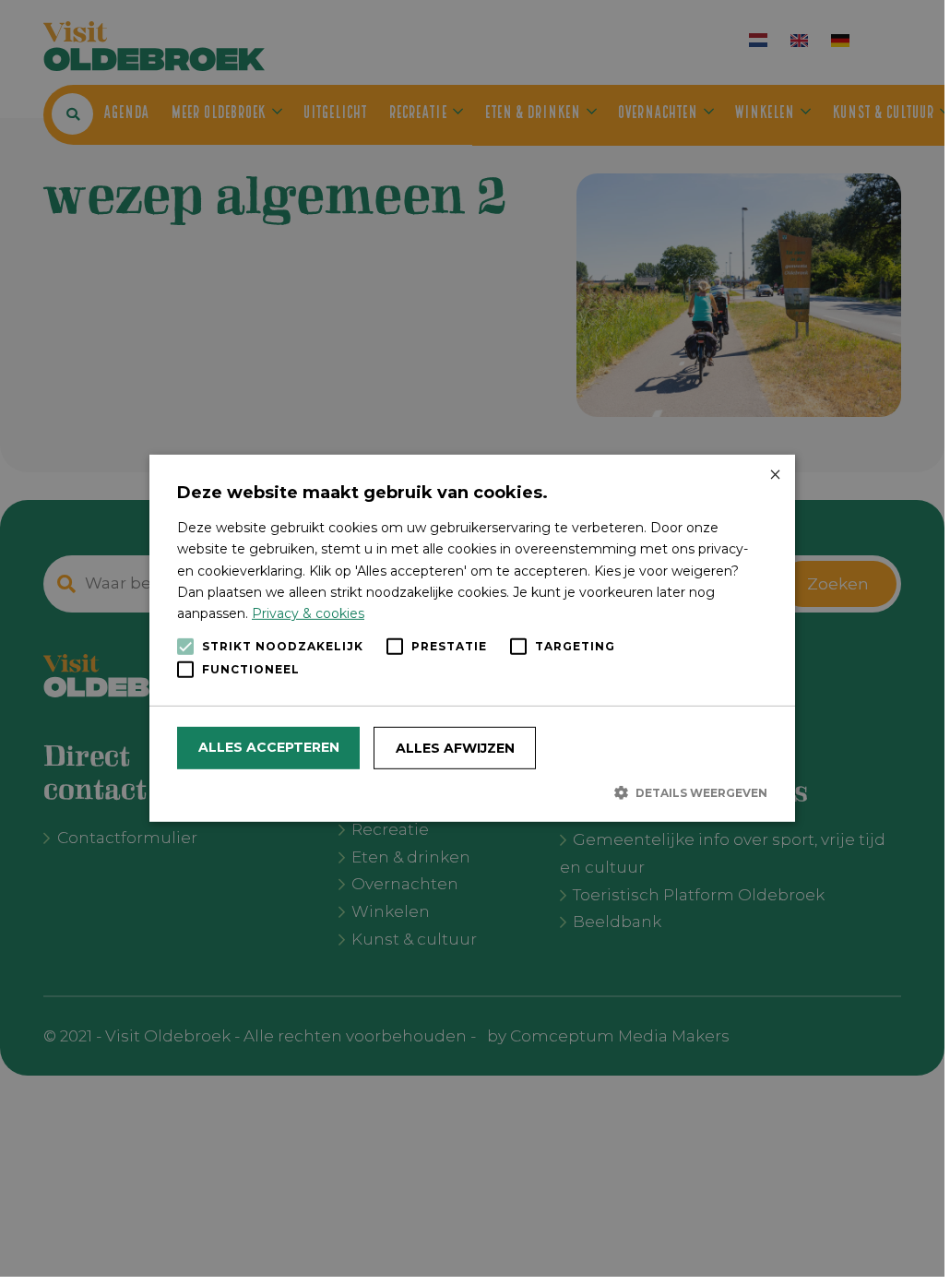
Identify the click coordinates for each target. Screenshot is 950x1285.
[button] (472, 792)
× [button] (774, 475)
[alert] (472, 638)
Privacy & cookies (308, 613)
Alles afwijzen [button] (455, 748)
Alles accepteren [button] (268, 747)
